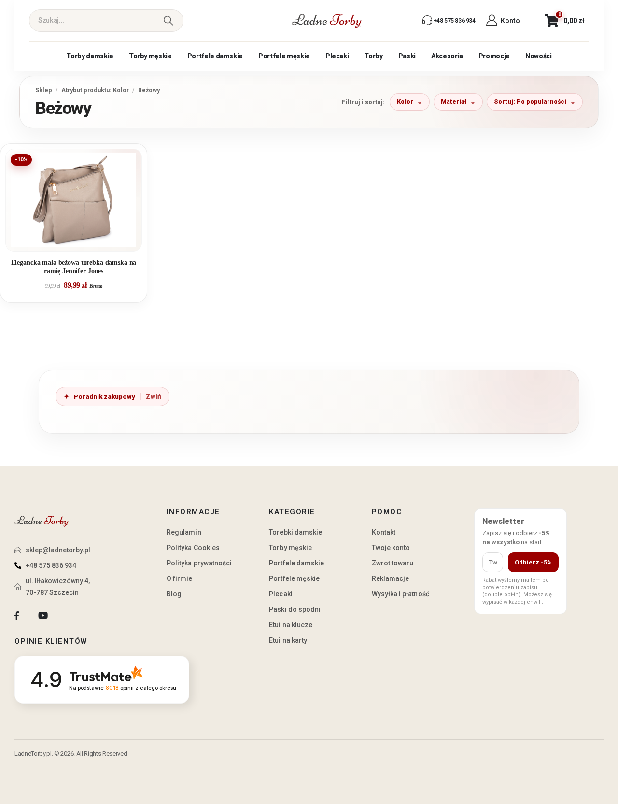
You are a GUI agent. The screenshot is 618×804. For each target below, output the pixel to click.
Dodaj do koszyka (80, 240)
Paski (407, 56)
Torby (373, 56)
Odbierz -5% (533, 562)
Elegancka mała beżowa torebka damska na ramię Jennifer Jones (74, 267)
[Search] (168, 20)
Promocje (494, 56)
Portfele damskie (215, 56)
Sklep (43, 90)
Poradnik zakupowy (104, 396)
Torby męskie (150, 56)
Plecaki (337, 56)
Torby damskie (89, 56)
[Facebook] (17, 616)
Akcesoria (447, 56)
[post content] (73, 200)
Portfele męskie (284, 56)
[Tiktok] (69, 616)
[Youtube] (43, 616)
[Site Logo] (327, 21)
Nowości (538, 56)
